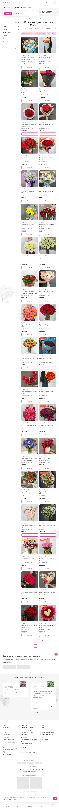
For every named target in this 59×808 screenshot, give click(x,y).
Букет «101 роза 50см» (28, 258)
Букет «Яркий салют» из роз (28, 325)
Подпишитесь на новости (29, 791)
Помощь (24, 725)
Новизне (48, 28)
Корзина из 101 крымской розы (47, 225)
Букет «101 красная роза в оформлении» (29, 125)
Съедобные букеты (45, 730)
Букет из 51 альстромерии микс (47, 492)
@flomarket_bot (37, 769)
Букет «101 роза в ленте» (28, 425)
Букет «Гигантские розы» (47, 91)
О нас (4, 725)
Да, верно (8, 13)
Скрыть (15, 22)
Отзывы (5, 730)
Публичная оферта (8, 739)
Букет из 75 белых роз (46, 258)
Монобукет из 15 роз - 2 (28, 224)
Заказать (29, 67)
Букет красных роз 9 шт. (46, 124)
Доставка (24, 737)
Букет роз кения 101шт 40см (46, 158)
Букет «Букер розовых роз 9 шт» (29, 91)
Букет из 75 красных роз (46, 325)
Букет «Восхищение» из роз (46, 559)
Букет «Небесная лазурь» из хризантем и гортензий (29, 459)
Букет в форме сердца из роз (47, 626)
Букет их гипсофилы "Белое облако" (27, 192)
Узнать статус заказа (27, 727)
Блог (4, 732)
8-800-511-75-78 (23, 769)
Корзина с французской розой (29, 392)
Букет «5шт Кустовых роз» (47, 57)
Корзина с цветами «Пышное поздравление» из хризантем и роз (29, 292)
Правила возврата (26, 743)
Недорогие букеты (27, 33)
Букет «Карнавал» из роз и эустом (29, 359)
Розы (48, 33)
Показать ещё (39, 641)
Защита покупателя (27, 732)
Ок (55, 798)
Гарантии (24, 734)
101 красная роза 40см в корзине (46, 426)
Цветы (42, 725)
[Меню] (54, 2)
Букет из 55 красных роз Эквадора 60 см (29, 626)
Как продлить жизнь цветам (27, 746)
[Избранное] (51, 2)
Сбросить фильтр (11, 48)
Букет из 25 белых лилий (47, 525)
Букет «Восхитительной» (29, 492)
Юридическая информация (7, 755)
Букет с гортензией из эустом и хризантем (28, 526)
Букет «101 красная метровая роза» (45, 359)
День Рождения (44, 741)
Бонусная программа (27, 730)
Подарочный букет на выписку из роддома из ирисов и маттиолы (46, 192)
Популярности (39, 28)
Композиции (44, 739)
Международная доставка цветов (29, 753)
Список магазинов (8, 734)
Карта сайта (25, 750)
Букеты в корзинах (40, 33)
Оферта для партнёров (10, 752)
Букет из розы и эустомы (29, 558)
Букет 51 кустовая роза (46, 391)
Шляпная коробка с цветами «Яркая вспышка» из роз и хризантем (45, 459)
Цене (54, 28)
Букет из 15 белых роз (46, 291)
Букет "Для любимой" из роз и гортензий (47, 593)
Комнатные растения (46, 734)
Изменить (17, 13)
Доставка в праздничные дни (29, 740)
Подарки (42, 727)
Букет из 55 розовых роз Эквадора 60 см (29, 593)
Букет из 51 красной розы (29, 158)
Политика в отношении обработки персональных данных (11, 743)
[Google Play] (9, 667)
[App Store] (23, 667)
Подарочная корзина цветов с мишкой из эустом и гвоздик (28, 58)
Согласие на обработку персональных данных (10, 748)
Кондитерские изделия (47, 732)
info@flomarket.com (29, 771)
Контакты (6, 727)
